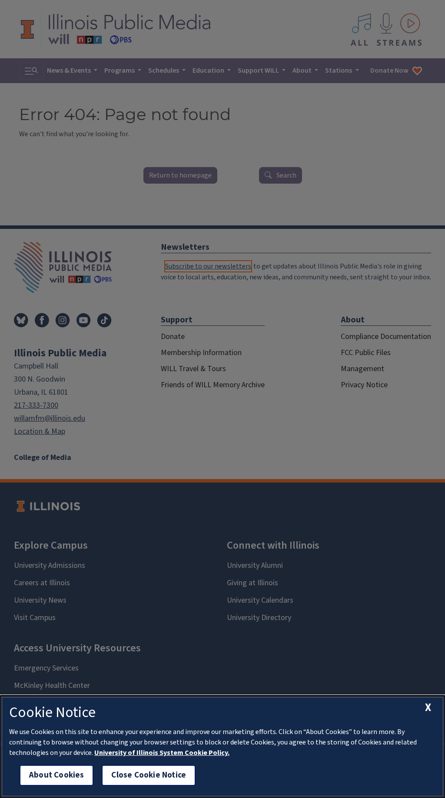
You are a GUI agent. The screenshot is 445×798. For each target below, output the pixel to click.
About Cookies (56, 775)
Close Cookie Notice (148, 775)
